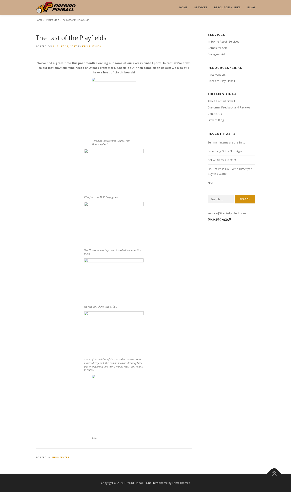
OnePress (152, 483)
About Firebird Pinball (221, 101)
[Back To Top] (274, 473)
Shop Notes (60, 457)
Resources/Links (227, 7)
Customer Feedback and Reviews (229, 107)
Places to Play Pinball (221, 81)
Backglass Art (216, 54)
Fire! (210, 182)
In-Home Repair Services (223, 41)
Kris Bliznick (91, 46)
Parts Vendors (217, 74)
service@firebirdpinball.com (227, 213)
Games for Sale (217, 48)
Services (200, 7)
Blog (251, 7)
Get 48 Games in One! (222, 160)
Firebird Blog (52, 20)
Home (183, 7)
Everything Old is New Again (225, 151)
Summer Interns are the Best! (226, 142)
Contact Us (215, 114)
